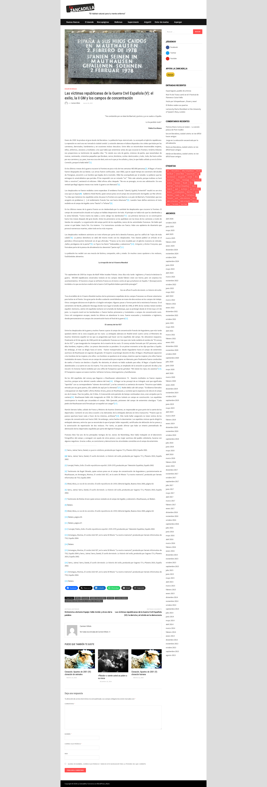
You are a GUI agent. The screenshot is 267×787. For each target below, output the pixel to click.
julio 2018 (169, 443)
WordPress (101, 784)
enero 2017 (170, 508)
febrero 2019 (171, 419)
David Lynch (170, 180)
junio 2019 (170, 404)
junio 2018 (170, 446)
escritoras (169, 183)
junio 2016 (170, 531)
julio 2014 (169, 613)
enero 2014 (170, 636)
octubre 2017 (171, 477)
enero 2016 (170, 551)
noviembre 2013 (172, 643)
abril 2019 (169, 412)
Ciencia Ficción (190, 174)
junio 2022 (170, 288)
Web (66, 754)
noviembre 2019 (172, 392)
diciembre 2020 (172, 346)
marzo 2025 (170, 238)
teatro (194, 198)
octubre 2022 (171, 284)
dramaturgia (185, 180)
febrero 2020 (171, 381)
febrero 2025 (171, 242)
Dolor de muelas (162, 22)
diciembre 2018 (172, 427)
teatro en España (185, 201)
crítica (77, 598)
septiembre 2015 (172, 566)
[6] (111, 203)
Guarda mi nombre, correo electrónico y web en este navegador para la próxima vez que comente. (107, 764)
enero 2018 (170, 466)
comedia (189, 177)
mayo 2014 (170, 620)
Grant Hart (170, 186)
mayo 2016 (170, 535)
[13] (159, 369)
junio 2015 (170, 574)
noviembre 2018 (172, 431)
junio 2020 (170, 365)
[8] (72, 237)
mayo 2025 (170, 230)
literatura (169, 192)
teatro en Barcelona (172, 201)
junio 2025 (170, 226)
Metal (196, 192)
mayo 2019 (170, 408)
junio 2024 (170, 265)
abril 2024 (169, 273)
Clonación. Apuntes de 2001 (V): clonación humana (144, 673)
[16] (72, 397)
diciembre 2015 (172, 555)
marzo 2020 (170, 377)
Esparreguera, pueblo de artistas (178, 91)
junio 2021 (170, 323)
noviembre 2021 (172, 315)
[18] (117, 416)
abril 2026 (169, 219)
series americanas (185, 198)
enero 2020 (170, 385)
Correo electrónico (73, 744)
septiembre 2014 (172, 609)
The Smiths (175, 204)
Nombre (68, 734)
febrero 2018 (171, 462)
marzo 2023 (170, 276)
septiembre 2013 (172, 651)
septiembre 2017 (172, 481)
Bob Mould (170, 174)
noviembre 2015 (172, 558)
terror (168, 204)
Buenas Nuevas (73, 22)
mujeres (177, 195)
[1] (90, 162)
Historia (110, 598)
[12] (126, 318)
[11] (122, 247)
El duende (89, 22)
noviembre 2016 (172, 516)
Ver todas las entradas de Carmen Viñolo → (95, 632)
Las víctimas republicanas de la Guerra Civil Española (83, 601)
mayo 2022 (170, 292)
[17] (115, 403)
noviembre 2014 (172, 601)
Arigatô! (147, 22)
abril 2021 (169, 331)
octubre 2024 (171, 257)
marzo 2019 (170, 416)
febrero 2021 (171, 338)
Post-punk (170, 198)
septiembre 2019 (172, 400)
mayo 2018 (170, 450)
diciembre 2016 (172, 512)
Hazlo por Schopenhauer (182, 186)
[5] (128, 200)
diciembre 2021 (172, 311)
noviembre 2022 (172, 280)
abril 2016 (169, 539)
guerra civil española (98, 598)
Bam (108, 784)
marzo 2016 (170, 543)
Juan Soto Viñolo (195, 189)
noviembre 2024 (172, 253)
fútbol (191, 183)
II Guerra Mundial (121, 598)
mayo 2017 (170, 493)
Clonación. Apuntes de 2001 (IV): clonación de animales (78, 673)
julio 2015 (169, 570)
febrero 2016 (171, 547)
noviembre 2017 (172, 473)
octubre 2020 (171, 354)
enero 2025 (170, 246)
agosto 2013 (171, 655)
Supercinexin (133, 22)
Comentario (70, 704)
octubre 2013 (171, 647)
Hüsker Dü (170, 189)
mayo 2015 (170, 578)
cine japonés (181, 177)
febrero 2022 (171, 304)
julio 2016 (169, 528)
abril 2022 (169, 296)
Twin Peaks (184, 204)
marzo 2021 (170, 334)
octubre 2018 (171, 435)
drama (178, 180)
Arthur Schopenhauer (188, 171)
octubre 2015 (171, 562)
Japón (176, 189)
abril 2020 (169, 373)
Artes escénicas (175, 171)
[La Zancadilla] (96, 9)
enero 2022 (170, 307)
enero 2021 (170, 342)
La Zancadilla (82, 784)
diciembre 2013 (172, 640)
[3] (119, 184)
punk (176, 198)
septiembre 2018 (172, 439)
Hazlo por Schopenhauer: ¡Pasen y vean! (181, 101)
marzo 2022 (170, 300)
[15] (119, 387)
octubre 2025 (171, 222)
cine (198, 174)
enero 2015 (170, 593)
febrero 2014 (171, 632)
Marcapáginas (103, 22)
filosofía (85, 598)
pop (183, 195)
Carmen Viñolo (75, 103)
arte (168, 171)
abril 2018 (169, 454)
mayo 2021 (170, 327)
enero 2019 (170, 423)
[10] (132, 244)
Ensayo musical (195, 180)
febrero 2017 (171, 504)
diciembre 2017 (172, 470)
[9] (91, 244)
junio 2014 (170, 616)
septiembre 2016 (172, 524)
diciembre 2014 (172, 597)
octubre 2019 (171, 396)
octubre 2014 (171, 605)
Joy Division (184, 189)
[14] (111, 381)
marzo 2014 (170, 628)
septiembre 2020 (172, 358)
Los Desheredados (179, 192)
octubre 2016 (171, 520)
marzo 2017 (170, 501)
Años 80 (198, 171)
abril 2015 (169, 582)
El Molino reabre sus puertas (177, 105)
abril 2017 (169, 497)
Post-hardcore (190, 195)
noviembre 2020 (172, 350)
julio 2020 (169, 361)
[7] (126, 216)
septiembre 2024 (172, 261)
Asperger (178, 22)
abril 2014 (169, 624)
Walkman (118, 22)
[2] (146, 168)
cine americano (171, 177)
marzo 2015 (170, 585)
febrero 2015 (171, 589)
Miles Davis (170, 195)
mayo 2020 (170, 369)
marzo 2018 (170, 458)
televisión (195, 201)
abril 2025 (169, 234)
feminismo (177, 183)
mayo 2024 (170, 269)
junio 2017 (170, 489)
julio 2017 (169, 485)
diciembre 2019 (172, 388)
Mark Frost (190, 192)
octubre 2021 (171, 319)
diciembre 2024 (172, 249)
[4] (66, 471)
